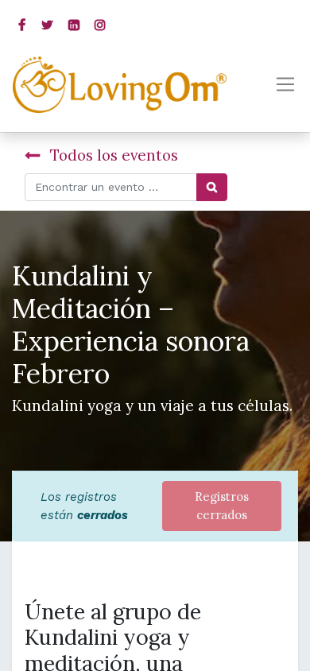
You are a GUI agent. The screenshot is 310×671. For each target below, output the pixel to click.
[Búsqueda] (211, 187)
